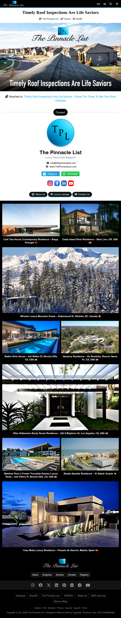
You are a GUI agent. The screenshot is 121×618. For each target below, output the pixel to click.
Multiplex (52, 607)
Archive (60, 574)
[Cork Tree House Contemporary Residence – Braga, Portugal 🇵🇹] (31, 235)
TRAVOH (68, 595)
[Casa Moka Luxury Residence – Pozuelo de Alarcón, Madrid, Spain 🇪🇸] (60, 546)
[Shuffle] (104, 4)
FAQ (44, 607)
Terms (84, 607)
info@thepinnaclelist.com (63, 162)
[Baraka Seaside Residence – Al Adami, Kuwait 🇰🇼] (90, 469)
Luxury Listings (61, 194)
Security (68, 607)
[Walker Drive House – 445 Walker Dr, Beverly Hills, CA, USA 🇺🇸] (31, 352)
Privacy (60, 607)
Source (67, 18)
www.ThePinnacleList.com (63, 166)
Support (77, 607)
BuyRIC (34, 595)
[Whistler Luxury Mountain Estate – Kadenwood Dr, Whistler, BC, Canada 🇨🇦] (60, 312)
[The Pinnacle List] (60, 563)
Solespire (21, 595)
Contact (72, 574)
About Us (40, 194)
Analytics (47, 574)
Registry (84, 574)
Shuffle (79, 18)
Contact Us (84, 194)
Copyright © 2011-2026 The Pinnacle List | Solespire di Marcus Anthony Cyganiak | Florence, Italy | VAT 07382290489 (60, 612)
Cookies (37, 607)
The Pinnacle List (50, 18)
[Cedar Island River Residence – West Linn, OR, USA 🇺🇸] (90, 235)
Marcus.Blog (60, 601)
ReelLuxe (82, 595)
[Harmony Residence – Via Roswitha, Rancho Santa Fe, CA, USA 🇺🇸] (90, 352)
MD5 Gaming (98, 595)
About (35, 574)
